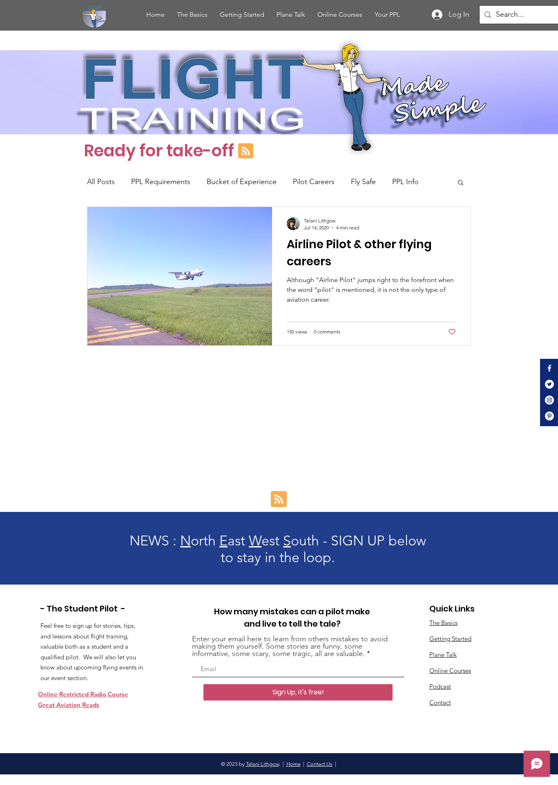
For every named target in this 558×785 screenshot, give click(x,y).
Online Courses (450, 670)
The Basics (443, 623)
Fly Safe (363, 181)
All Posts (101, 181)
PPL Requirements (160, 181)
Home (293, 764)
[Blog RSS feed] (245, 151)
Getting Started (450, 639)
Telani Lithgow (262, 764)
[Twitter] (549, 384)
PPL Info (405, 181)
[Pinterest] (549, 415)
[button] (460, 183)
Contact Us (320, 764)
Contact (440, 702)
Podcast (440, 686)
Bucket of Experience (242, 181)
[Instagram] (549, 400)
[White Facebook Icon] (549, 368)
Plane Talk (443, 654)
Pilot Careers (314, 181)
